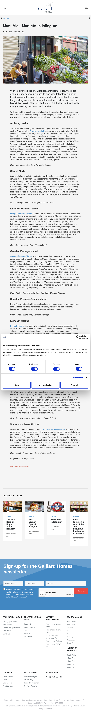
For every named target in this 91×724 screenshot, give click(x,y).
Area (5, 32)
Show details (78, 377)
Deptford (27, 624)
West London (8, 686)
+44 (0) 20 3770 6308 (4, 7)
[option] (45, 18)
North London (8, 676)
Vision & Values (71, 621)
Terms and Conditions (52, 706)
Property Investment (31, 683)
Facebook (47, 676)
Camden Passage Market (21, 256)
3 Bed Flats (71, 664)
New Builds (7, 631)
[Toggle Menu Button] (86, 7)
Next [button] (89, 18)
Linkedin (60, 676)
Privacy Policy (37, 706)
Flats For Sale (8, 624)
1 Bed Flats (71, 658)
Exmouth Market (17, 325)
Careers (69, 631)
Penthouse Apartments (11, 627)
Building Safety (71, 625)
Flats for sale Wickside (54, 641)
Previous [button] (1, 18)
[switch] (34, 369)
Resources (48, 708)
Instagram (50, 676)
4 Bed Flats (71, 667)
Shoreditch (28, 636)
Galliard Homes (25, 706)
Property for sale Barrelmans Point (52, 636)
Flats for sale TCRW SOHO (53, 645)
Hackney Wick (29, 627)
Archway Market (37, 130)
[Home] (45, 7)
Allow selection (45, 385)
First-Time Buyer (30, 676)
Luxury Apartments (10, 621)
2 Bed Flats (71, 661)
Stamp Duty (28, 680)
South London (8, 680)
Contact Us (70, 643)
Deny (17, 385)
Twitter (57, 676)
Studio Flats (71, 655)
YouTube (53, 676)
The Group (70, 637)
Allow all (74, 385)
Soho (26, 630)
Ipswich (27, 633)
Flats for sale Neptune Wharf (54, 625)
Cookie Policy (67, 706)
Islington (6, 18)
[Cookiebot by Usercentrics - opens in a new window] (78, 337)
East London (7, 683)
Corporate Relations (72, 634)
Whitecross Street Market (54, 429)
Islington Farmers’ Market (21, 213)
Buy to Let (6, 634)
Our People (70, 628)
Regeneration (71, 640)
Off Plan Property (30, 686)
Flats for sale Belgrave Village (54, 631)
